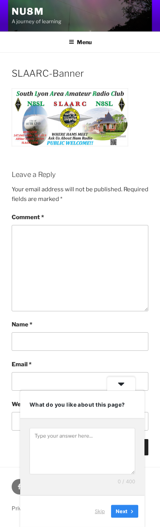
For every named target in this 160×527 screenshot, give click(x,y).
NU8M (28, 11)
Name (22, 324)
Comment (28, 217)
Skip (100, 511)
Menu (84, 42)
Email (21, 364)
